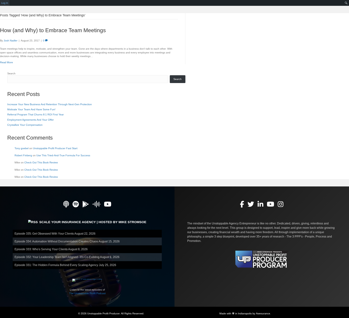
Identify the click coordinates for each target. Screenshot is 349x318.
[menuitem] (346, 3)
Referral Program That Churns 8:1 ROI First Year (35, 114)
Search (11, 73)
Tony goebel (22, 148)
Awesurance (263, 313)
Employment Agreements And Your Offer (30, 119)
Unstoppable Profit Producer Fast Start (55, 148)
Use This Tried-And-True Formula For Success (63, 155)
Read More (6, 62)
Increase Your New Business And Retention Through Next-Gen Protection (49, 104)
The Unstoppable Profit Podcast (87, 293)
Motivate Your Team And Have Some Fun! (31, 109)
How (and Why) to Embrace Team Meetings (53, 30)
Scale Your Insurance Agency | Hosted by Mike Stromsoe (92, 222)
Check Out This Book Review (41, 162)
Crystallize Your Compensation (25, 124)
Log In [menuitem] (4, 2)
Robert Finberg (23, 155)
